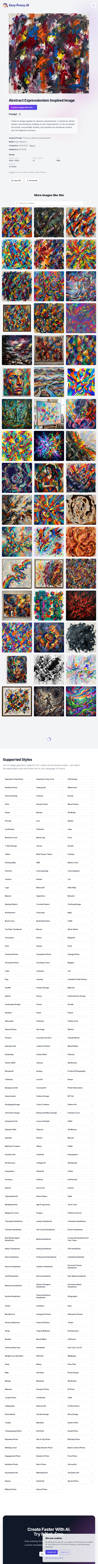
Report (32, 146)
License (11, 172)
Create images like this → (23, 107)
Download (33, 180)
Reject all (64, 1552)
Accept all (51, 1552)
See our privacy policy (54, 1558)
